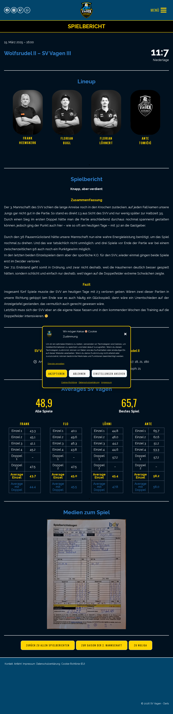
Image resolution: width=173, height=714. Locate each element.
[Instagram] (14, 10)
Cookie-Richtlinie (69, 382)
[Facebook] (7, 10)
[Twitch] (20, 10)
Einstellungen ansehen (109, 373)
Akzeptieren (56, 373)
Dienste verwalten (56, 363)
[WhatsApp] (27, 10)
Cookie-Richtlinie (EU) (73, 664)
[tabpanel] (27, 125)
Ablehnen (79, 373)
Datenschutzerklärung (89, 382)
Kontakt (9, 664)
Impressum (106, 382)
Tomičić (145, 143)
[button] (125, 334)
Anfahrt (18, 664)
